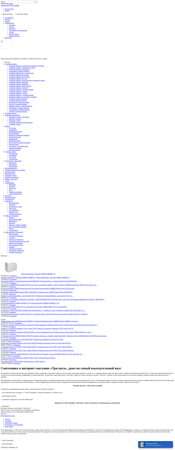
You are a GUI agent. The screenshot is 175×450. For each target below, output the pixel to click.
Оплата (11, 27)
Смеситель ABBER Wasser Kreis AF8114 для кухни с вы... (77, 285)
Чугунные (12, 128)
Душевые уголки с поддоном (19, 117)
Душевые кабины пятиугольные (20, 86)
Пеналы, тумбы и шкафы (17, 225)
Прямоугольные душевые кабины (20, 106)
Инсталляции (13, 234)
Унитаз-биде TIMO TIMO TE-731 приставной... (51, 307)
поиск (11, 3)
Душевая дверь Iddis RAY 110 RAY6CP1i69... (48, 339)
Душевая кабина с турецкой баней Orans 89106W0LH (58, 281)
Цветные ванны (14, 150)
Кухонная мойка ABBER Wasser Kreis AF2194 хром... (56, 288)
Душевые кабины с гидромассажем (21, 89)
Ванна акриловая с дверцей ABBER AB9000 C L (53, 277)
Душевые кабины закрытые (18, 82)
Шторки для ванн (15, 119)
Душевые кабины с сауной (18, 93)
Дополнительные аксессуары (19, 241)
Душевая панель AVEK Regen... (34, 361)
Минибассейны (10, 197)
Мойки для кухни (11, 179)
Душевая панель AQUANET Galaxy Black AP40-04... (56, 350)
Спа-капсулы (9, 199)
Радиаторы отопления (16, 250)
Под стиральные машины (18, 227)
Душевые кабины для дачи (18, 78)
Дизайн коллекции (15, 192)
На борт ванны (10, 172)
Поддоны (8, 196)
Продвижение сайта (8, 416)
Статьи (11, 32)
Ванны (7, 126)
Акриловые (13, 130)
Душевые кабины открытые (18, 84)
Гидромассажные (15, 137)
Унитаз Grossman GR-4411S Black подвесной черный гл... (78, 325)
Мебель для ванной (11, 216)
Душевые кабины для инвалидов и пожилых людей (27, 80)
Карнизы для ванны (12, 177)
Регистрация (9, 9)
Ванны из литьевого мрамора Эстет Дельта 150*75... (56, 328)
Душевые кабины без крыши (19, 75)
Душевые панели (11, 113)
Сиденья (12, 238)
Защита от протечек (16, 243)
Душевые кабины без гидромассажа (21, 73)
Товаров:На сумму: (10, 5)
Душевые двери (10, 152)
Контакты (8, 38)
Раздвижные (13, 153)
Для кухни (12, 208)
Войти (7, 11)
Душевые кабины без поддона (19, 77)
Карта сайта (9, 426)
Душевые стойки (11, 175)
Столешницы (13, 230)
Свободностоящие (15, 148)
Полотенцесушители (16, 236)
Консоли (12, 223)
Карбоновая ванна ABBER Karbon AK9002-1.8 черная (59, 321)
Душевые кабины (11, 64)
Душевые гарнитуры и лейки (15, 170)
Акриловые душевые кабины (19, 71)
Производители (14, 36)
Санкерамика (9, 183)
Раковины (12, 185)
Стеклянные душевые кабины (19, 110)
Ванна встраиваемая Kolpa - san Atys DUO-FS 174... (55, 296)
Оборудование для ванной (14, 232)
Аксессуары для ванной (13, 161)
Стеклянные (13, 159)
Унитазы (12, 186)
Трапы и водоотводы (16, 239)
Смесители (8, 201)
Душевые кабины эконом (17, 100)
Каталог (7, 19)
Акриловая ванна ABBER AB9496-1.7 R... (45, 303)
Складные (12, 157)
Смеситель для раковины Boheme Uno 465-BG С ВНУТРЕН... (83, 299)
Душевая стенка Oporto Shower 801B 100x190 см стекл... (72, 332)
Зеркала (11, 217)
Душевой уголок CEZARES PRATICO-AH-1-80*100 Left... (62, 354)
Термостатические (15, 214)
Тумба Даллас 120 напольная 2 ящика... (42, 358)
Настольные (13, 166)
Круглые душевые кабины (18, 104)
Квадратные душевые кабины (19, 102)
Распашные (13, 155)
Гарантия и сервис (11, 423)
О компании (9, 17)
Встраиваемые (14, 133)
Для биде (12, 205)
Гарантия (12, 28)
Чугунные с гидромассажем (18, 146)
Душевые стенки (15, 124)
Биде (10, 190)
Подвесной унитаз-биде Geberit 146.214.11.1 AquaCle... (69, 314)
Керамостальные (14, 141)
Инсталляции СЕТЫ (16, 245)
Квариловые (13, 139)
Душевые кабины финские (18, 99)
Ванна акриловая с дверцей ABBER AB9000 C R (38, 274)
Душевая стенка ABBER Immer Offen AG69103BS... (55, 292)
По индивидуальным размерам (19, 142)
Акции (7, 21)
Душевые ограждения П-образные (21, 122)
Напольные (13, 164)
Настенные (13, 163)
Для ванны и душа (15, 206)
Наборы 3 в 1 (13, 212)
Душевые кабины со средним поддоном (23, 97)
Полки (11, 228)
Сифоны (12, 247)
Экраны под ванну (15, 249)
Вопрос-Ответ (14, 34)
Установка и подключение (18, 30)
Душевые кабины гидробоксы (19, 69)
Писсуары (12, 188)
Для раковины (14, 210)
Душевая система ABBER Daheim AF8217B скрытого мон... (86, 336)
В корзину (13, 276)
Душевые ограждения (12, 115)
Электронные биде (15, 194)
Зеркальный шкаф (15, 219)
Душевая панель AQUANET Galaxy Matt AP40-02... (55, 347)
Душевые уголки (15, 121)
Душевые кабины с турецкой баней (21, 95)
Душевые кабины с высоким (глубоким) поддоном (26, 66)
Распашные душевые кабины (19, 108)
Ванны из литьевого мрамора (19, 135)
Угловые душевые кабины (18, 111)
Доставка (12, 25)
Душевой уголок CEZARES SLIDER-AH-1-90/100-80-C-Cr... (64, 310)
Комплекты (13, 221)
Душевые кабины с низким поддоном (22, 67)
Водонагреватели (11, 168)
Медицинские (14, 144)
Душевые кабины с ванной (18, 88)
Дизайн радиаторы (15, 252)
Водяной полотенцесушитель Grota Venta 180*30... (54, 343)
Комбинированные (15, 131)
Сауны (7, 181)
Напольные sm (10, 174)
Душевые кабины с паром (18, 91)
